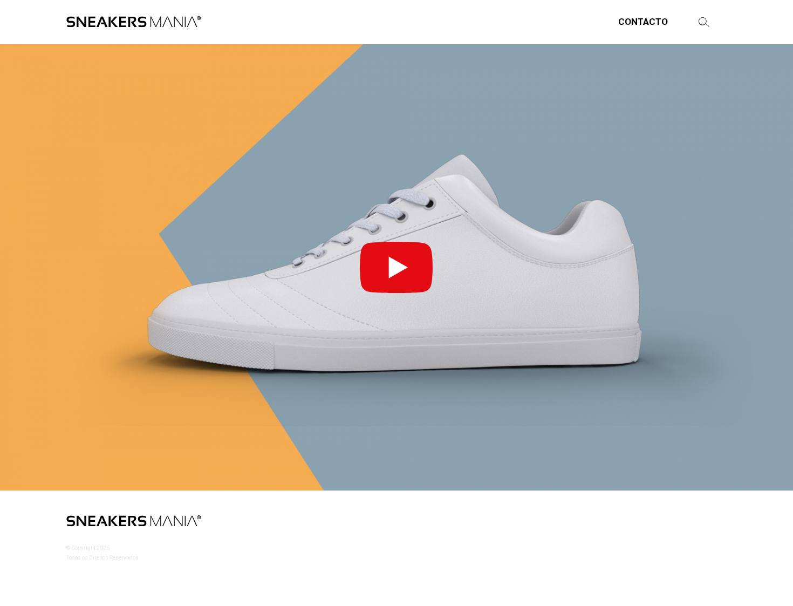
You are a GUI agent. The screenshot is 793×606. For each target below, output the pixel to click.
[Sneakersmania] (133, 22)
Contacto (643, 21)
